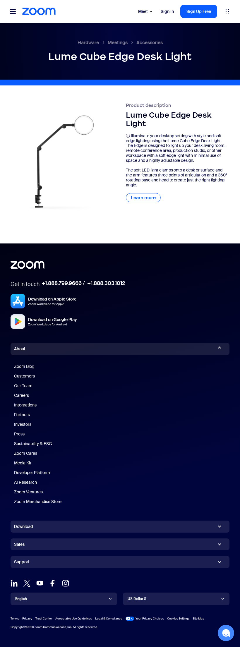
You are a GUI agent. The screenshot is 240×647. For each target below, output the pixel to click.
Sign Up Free (198, 11)
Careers (21, 395)
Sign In (167, 11)
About (19, 348)
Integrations (25, 405)
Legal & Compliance (108, 618)
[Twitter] (26, 583)
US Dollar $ (137, 598)
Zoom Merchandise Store (37, 501)
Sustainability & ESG (33, 443)
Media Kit (22, 463)
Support (22, 563)
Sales (19, 544)
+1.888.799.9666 (62, 283)
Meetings (118, 43)
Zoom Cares (25, 453)
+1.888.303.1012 (106, 283)
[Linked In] (14, 583)
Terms (15, 618)
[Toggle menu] (13, 11)
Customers (24, 376)
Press (19, 434)
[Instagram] (65, 583)
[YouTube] (39, 583)
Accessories (149, 43)
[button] (226, 633)
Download (23, 526)
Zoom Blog (24, 366)
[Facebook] (52, 583)
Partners (22, 414)
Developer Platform (32, 472)
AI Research (25, 482)
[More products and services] (227, 11)
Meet (143, 11)
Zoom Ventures (28, 492)
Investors (22, 424)
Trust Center (43, 618)
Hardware (88, 43)
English (21, 598)
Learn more (146, 198)
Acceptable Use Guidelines (73, 618)
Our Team (23, 385)
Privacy (27, 618)
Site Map (198, 618)
